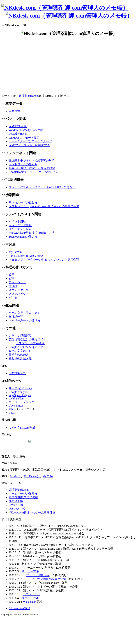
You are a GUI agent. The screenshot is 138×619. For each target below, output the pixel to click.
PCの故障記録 (18, 126)
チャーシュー (17, 282)
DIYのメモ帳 (17, 508)
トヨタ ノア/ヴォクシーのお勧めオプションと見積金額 (44, 259)
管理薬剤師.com (29, 95)
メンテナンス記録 (20, 229)
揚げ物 (13, 286)
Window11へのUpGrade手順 (26, 130)
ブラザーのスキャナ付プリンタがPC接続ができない (42, 187)
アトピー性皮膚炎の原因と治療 (46, 579)
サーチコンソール (20, 388)
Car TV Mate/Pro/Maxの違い (26, 255)
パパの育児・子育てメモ (24, 312)
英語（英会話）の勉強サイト (27, 339)
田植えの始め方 (19, 354)
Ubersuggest (16, 405)
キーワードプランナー (23, 401)
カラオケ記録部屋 (20, 335)
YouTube (48, 476)
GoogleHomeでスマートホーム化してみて (35, 171)
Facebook (15, 476)
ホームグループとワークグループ (30, 141)
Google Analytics (18, 392)
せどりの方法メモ (20, 358)
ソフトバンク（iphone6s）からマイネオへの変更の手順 (44, 206)
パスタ (13, 297)
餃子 (11, 274)
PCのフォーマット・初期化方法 (29, 145)
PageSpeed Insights (20, 395)
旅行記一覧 (16, 316)
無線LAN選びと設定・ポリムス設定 (32, 168)
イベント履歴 (17, 221)
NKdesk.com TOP (19, 608)
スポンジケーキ (19, 289)
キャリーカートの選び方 (24, 320)
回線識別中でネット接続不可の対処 (32, 160)
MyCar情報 (15, 251)
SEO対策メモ (17, 373)
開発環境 (14, 111)
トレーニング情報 (20, 225)
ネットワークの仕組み (23, 164)
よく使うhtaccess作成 (22, 427)
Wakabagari (29, 601)
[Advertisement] (69, 65)
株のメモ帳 (16, 501)
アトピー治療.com (37, 575)
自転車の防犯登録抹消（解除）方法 (32, 232)
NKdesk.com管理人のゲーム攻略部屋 (32, 512)
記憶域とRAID (18, 133)
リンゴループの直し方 (23, 202)
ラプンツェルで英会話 (30, 343)
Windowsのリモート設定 (24, 137)
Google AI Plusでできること (26, 347)
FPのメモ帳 (16, 504)
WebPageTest (16, 398)
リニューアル (30, 571)
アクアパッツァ (19, 293)
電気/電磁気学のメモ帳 (23, 497)
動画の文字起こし (20, 350)
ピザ (11, 278)
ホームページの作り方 (23, 493)
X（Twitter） (32, 476)
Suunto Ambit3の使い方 (23, 236)
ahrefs (12, 408)
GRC (12, 412)
